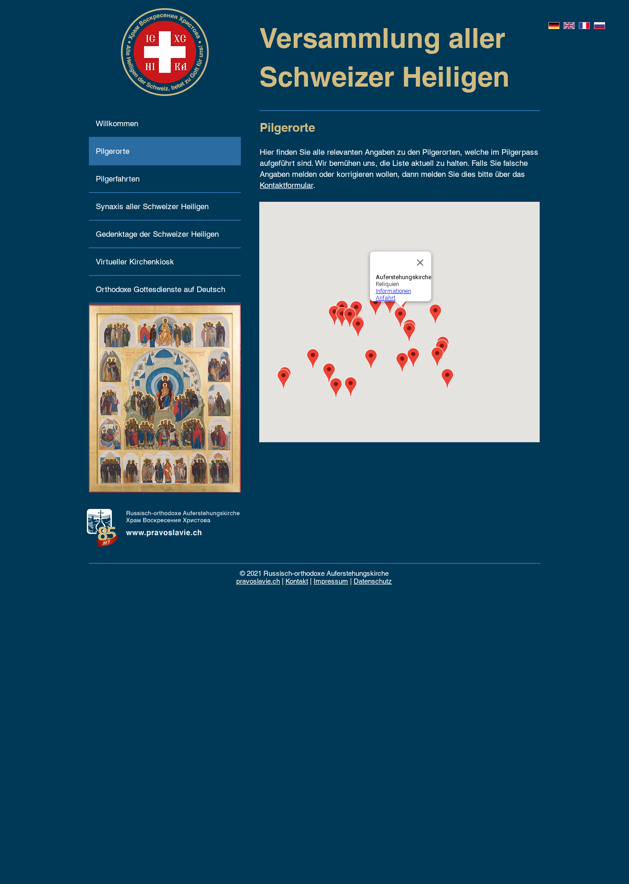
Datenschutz (373, 581)
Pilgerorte (112, 151)
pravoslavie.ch (258, 581)
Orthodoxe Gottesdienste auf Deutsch (160, 289)
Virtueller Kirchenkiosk (135, 261)
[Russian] (599, 25)
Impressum (331, 581)
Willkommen (117, 123)
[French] (584, 25)
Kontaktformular (286, 185)
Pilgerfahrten (118, 178)
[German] (554, 25)
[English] (569, 25)
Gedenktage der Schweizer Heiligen (157, 234)
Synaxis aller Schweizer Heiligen (152, 206)
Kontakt (296, 581)
